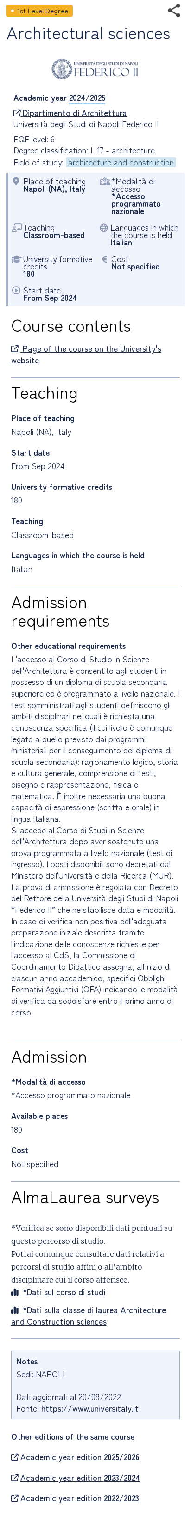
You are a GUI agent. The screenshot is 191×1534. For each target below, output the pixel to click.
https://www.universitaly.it (90, 1408)
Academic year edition (80, 1456)
